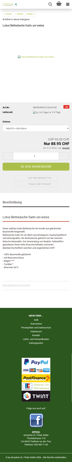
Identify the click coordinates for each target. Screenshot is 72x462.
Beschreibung (12, 202)
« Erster (8, 14)
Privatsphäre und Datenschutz (36, 327)
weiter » (30, 14)
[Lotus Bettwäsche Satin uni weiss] (36, 57)
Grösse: (7, 121)
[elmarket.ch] (8, 4)
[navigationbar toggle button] (67, 4)
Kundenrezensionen (16, 285)
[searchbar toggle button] (50, 4)
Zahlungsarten (36, 343)
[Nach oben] (62, 457)
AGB (36, 320)
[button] (8, 156)
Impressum (36, 331)
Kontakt (36, 335)
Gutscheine (36, 323)
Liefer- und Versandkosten (36, 339)
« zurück (19, 14)
